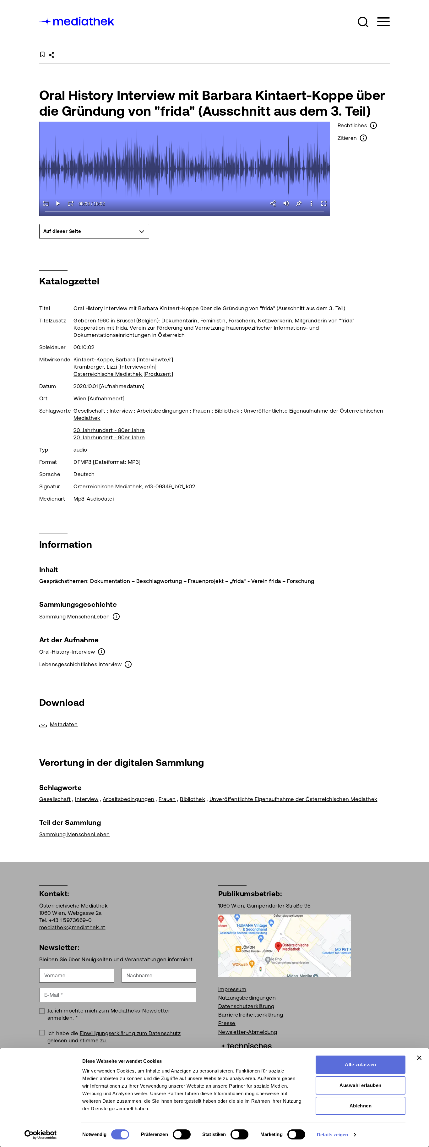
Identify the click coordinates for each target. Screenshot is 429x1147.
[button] (363, 22)
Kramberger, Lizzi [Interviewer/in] (114, 367)
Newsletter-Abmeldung (247, 1032)
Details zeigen (332, 1134)
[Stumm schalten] (286, 203)
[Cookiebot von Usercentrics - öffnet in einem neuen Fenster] (40, 1134)
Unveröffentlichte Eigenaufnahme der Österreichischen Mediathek (293, 799)
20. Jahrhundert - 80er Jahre (109, 430)
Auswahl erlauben (360, 1085)
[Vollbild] (324, 203)
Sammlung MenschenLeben (74, 834)
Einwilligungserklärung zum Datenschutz (130, 1033)
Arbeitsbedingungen (163, 411)
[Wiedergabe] (58, 203)
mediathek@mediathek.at (72, 927)
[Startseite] (77, 20)
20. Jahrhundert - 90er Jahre (109, 437)
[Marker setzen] (298, 203)
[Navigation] (379, 22)
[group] (94, 231)
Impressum (232, 989)
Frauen (201, 411)
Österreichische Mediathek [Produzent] (123, 374)
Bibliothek (227, 411)
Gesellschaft (89, 411)
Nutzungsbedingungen (247, 998)
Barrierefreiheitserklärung (250, 1015)
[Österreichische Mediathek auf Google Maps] (284, 945)
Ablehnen (361, 1105)
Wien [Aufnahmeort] (99, 398)
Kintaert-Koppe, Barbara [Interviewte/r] (123, 359)
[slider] (184, 212)
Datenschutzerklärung (246, 1006)
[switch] (182, 1134)
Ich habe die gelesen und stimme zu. (114, 1037)
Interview (121, 411)
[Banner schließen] (419, 1058)
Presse (227, 1023)
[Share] (273, 203)
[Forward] (70, 203)
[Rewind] (45, 203)
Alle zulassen (360, 1064)
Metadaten (64, 724)
